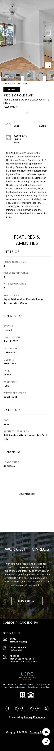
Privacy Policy (39, 732)
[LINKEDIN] (23, 708)
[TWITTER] (31, 708)
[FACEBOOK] (8, 708)
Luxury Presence (34, 717)
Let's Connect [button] (27, 601)
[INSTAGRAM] (16, 708)
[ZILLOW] (45, 708)
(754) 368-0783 (16, 650)
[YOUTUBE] (38, 708)
